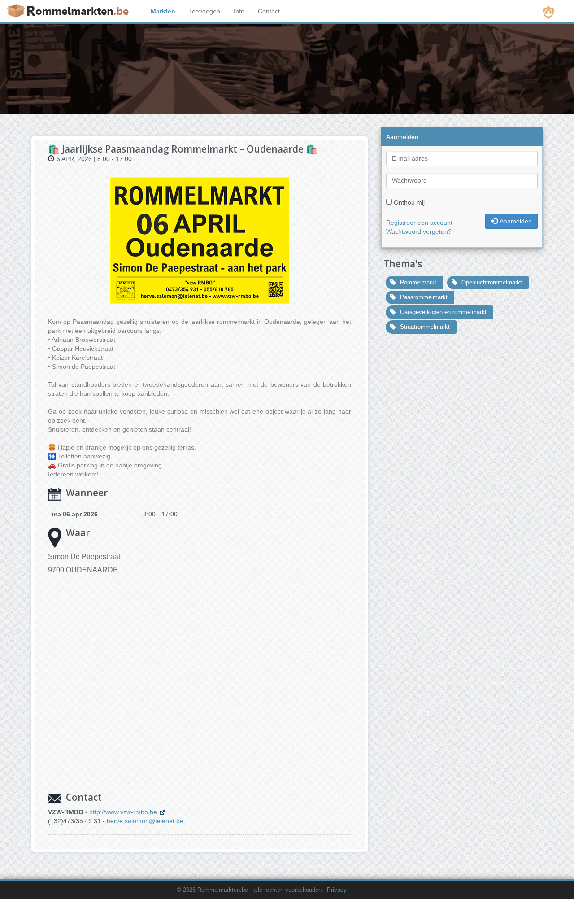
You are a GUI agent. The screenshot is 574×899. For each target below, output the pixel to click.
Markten (163, 11)
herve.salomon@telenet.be (145, 821)
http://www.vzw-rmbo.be (124, 812)
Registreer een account (419, 222)
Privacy (337, 890)
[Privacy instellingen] (548, 12)
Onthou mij (409, 202)
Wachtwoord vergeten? (419, 231)
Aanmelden (516, 221)
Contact (269, 11)
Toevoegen (204, 11)
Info (239, 11)
